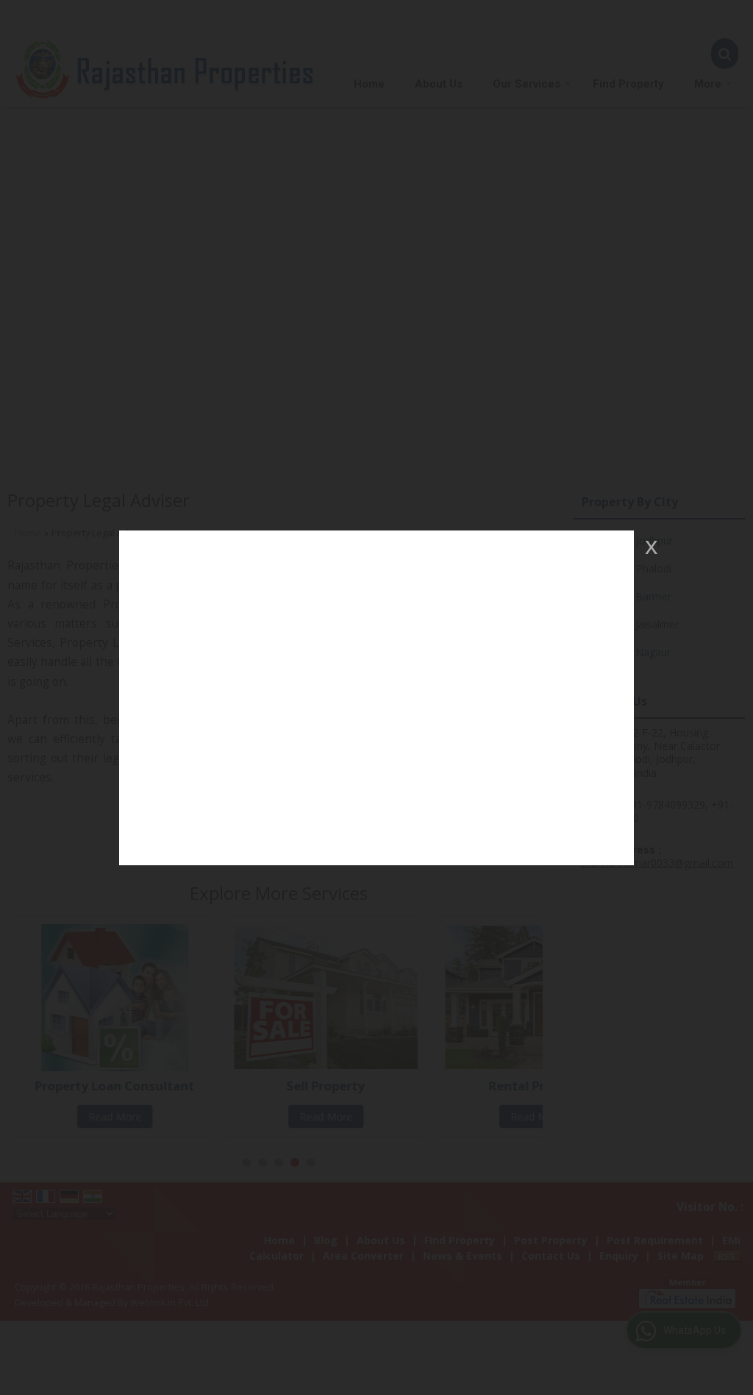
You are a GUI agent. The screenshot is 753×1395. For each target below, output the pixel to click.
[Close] (650, 546)
